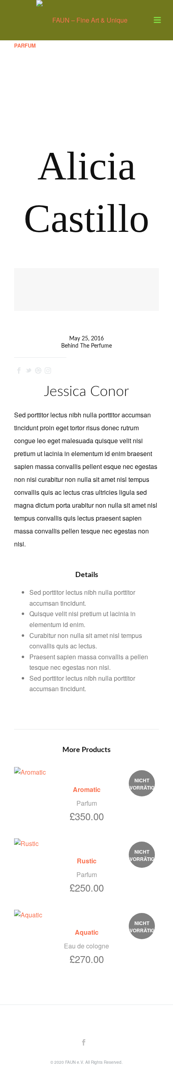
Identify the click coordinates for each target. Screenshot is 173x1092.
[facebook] (83, 1042)
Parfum (25, 45)
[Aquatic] (86, 914)
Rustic (87, 860)
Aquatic (87, 932)
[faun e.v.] (86, 18)
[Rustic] (86, 843)
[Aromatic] (86, 771)
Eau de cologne (86, 945)
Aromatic (87, 789)
